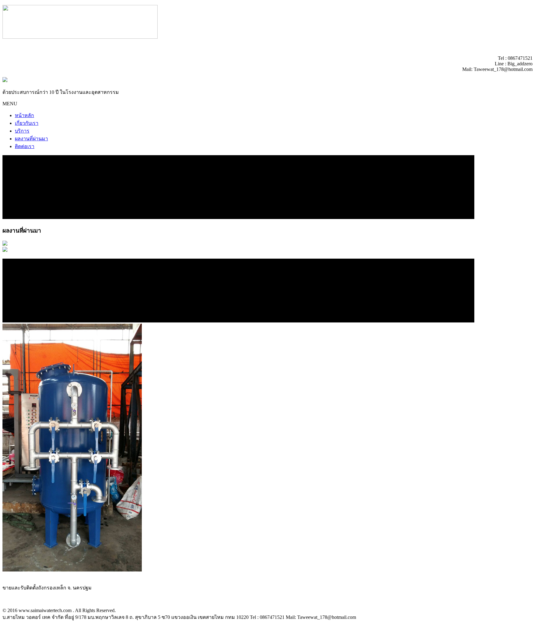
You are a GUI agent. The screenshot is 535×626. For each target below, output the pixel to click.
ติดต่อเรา (24, 146)
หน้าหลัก (24, 115)
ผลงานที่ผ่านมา (31, 138)
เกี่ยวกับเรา (26, 123)
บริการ (22, 131)
